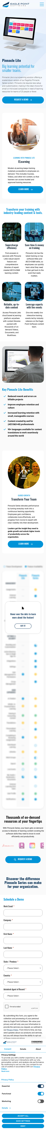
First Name (8, 934)
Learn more (23, 544)
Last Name (8, 948)
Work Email (8, 907)
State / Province (10, 962)
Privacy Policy (12, 1030)
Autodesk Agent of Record (14, 990)
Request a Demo (21, 100)
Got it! (23, 626)
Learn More (23, 190)
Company (7, 920)
